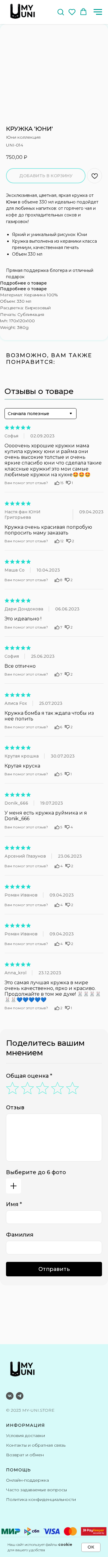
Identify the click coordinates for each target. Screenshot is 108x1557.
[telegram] (19, 1396)
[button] (60, 11)
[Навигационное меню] (98, 12)
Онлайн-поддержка (27, 1480)
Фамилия (19, 1234)
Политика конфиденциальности (41, 1499)
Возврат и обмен (25, 1455)
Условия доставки (25, 1435)
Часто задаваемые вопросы (36, 1489)
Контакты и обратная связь (35, 1445)
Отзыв (15, 1107)
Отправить (54, 1269)
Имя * (14, 1204)
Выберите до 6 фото (36, 1172)
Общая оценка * (29, 1076)
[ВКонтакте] (10, 1396)
